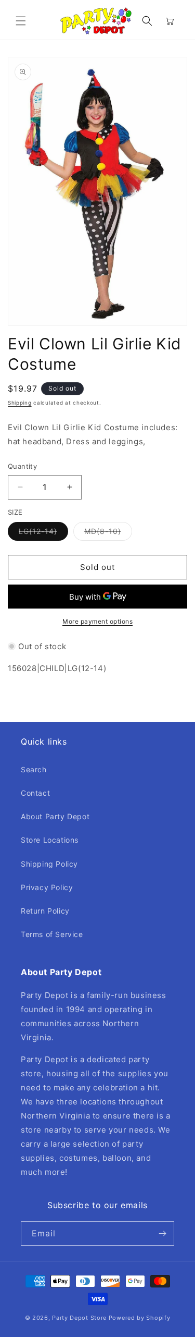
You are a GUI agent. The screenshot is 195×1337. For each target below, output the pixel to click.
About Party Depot (55, 816)
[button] (20, 20)
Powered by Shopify (140, 1317)
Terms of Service (52, 934)
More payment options (97, 621)
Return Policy (45, 910)
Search (34, 769)
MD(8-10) (108, 533)
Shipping (20, 402)
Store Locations (50, 839)
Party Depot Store (79, 1317)
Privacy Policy (47, 887)
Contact (35, 792)
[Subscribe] (162, 1233)
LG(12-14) (43, 533)
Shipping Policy (49, 863)
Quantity (22, 466)
